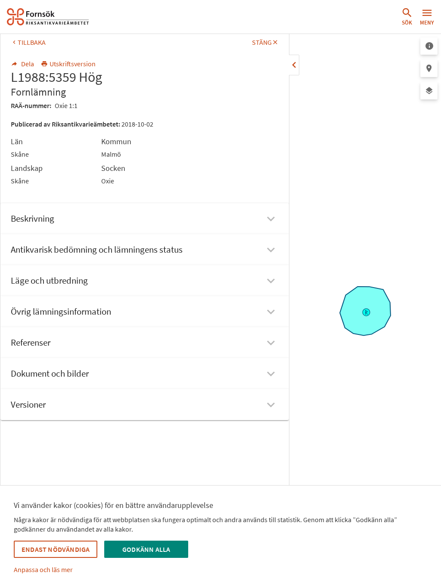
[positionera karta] (429, 68)
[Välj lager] (429, 90)
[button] (407, 17)
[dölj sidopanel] (294, 65)
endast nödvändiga (56, 549)
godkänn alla (146, 549)
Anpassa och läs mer (43, 569)
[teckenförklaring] (429, 46)
